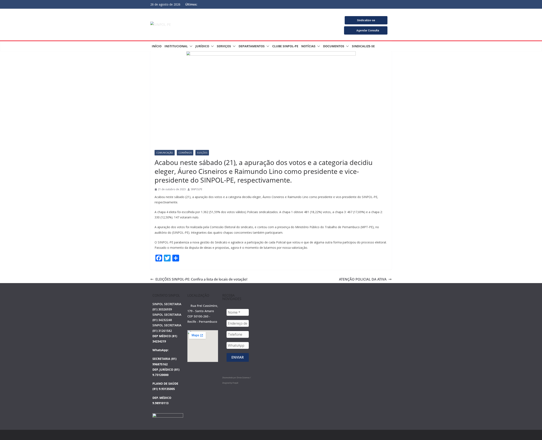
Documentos (333, 46)
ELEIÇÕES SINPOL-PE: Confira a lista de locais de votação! (201, 279)
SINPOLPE (196, 189)
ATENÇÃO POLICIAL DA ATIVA (363, 279)
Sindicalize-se (363, 46)
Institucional (176, 46)
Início (157, 46)
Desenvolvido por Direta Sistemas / (236, 377)
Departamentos (252, 46)
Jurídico (202, 46)
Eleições (202, 152)
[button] (190, 46)
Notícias (308, 46)
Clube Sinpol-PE (285, 46)
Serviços (224, 46)
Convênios (185, 152)
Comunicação (164, 152)
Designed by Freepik (230, 382)
